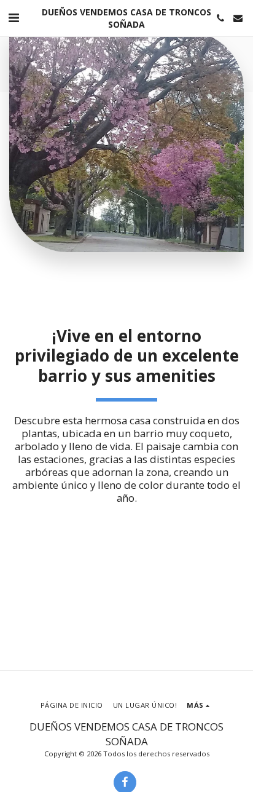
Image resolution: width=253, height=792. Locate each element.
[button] (13, 17)
